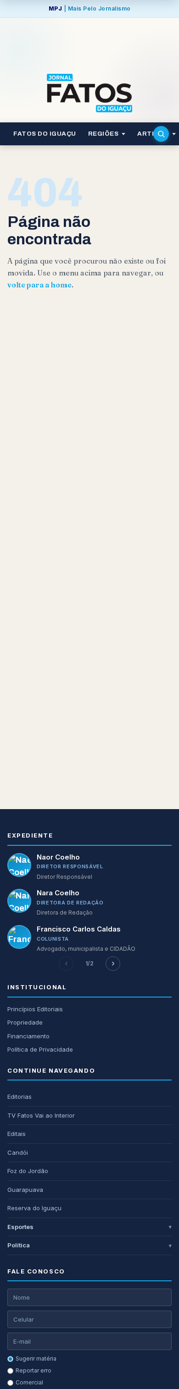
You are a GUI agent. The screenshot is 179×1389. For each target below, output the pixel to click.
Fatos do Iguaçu (44, 133)
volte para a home (39, 284)
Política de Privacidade (40, 1049)
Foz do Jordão (27, 1170)
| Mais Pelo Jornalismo (90, 8)
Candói (17, 1152)
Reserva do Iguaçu (34, 1208)
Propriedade (25, 1022)
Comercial (29, 1382)
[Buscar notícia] (161, 134)
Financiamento (28, 1036)
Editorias (19, 1096)
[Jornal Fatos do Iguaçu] (89, 93)
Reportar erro (33, 1370)
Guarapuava (25, 1189)
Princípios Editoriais (35, 1009)
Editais (16, 1133)
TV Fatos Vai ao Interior (41, 1115)
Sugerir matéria (36, 1358)
